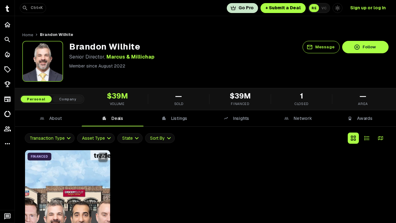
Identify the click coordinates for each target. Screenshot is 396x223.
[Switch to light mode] (337, 8)
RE (314, 8)
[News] (7, 99)
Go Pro (246, 8)
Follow (369, 47)
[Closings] (7, 54)
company (67, 99)
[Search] (7, 39)
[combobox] (50, 138)
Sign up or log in (368, 8)
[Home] (7, 25)
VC (324, 8)
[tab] (51, 118)
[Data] (7, 114)
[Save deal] (103, 157)
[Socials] (7, 129)
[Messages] (7, 216)
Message (324, 47)
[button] (7, 69)
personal (36, 99)
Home (27, 34)
